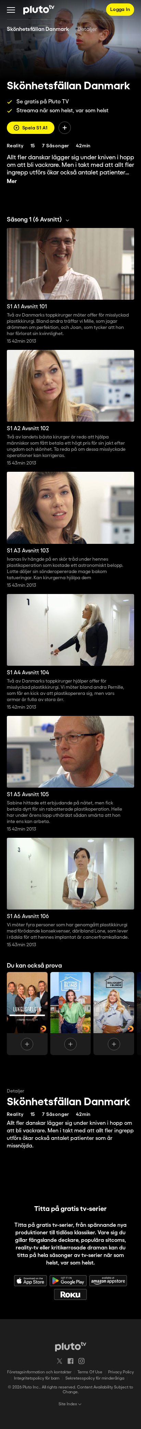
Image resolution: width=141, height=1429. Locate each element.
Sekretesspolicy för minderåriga (94, 1378)
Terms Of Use (89, 1372)
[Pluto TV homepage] (70, 1346)
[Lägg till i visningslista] (65, 128)
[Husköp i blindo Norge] (113, 1013)
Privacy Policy (121, 1372)
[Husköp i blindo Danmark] (70, 1013)
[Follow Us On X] (59, 1361)
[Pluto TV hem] (38, 9)
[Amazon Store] (108, 1280)
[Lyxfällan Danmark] (27, 1013)
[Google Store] (68, 1280)
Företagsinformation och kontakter (39, 1372)
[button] (11, 9)
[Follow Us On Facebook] (70, 1361)
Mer (12, 181)
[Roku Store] (70, 1294)
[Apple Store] (30, 1280)
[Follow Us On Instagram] (81, 1361)
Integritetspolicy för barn (37, 1378)
